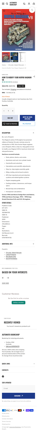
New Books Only (11, 256)
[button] (24, 4)
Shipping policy (6, 426)
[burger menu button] (3, 3)
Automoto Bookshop (15, 429)
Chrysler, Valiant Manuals (14, 253)
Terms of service (6, 423)
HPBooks (5, 74)
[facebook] (3, 379)
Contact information (7, 421)
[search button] (7, 3)
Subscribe (17, 398)
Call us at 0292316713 (12, 346)
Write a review (18, 302)
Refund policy (5, 418)
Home (4, 65)
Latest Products (11, 254)
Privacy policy (5, 415)
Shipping (13, 89)
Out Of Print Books (11, 258)
